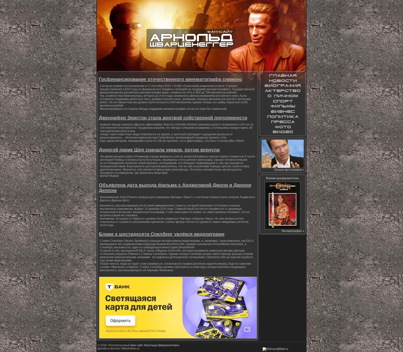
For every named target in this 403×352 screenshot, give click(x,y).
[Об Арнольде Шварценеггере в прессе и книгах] (282, 121)
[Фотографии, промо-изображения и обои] (282, 126)
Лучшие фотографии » (289, 169)
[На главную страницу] (282, 75)
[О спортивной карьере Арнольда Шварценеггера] (282, 101)
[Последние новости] (282, 80)
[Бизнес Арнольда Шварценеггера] (282, 111)
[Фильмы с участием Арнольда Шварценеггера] (282, 106)
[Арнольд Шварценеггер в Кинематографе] (282, 90)
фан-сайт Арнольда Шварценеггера (154, 345)
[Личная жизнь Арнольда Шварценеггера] (282, 96)
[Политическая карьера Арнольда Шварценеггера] (282, 116)
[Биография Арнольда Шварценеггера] (282, 85)
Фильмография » (293, 231)
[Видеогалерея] (282, 132)
